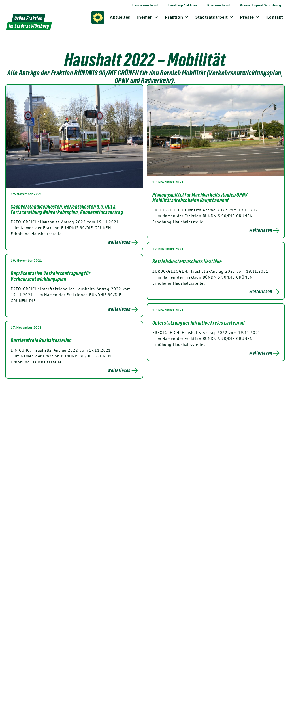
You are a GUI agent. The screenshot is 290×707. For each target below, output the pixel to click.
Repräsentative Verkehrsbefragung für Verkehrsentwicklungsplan (51, 276)
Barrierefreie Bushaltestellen (41, 340)
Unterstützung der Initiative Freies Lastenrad (198, 323)
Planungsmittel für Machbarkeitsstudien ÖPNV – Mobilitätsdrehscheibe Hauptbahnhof (201, 197)
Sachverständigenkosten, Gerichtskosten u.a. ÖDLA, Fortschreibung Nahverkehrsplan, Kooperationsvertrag (67, 209)
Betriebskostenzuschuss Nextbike (187, 261)
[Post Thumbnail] (74, 136)
